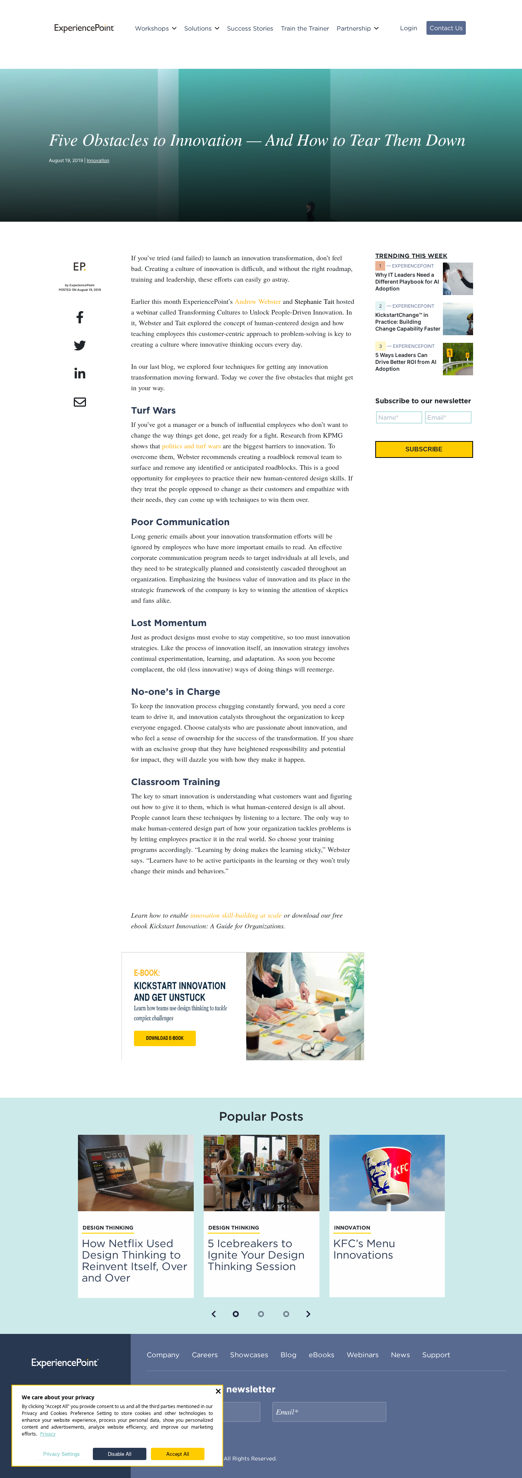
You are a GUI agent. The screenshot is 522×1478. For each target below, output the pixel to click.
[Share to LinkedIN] (80, 374)
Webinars (363, 1354)
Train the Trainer (305, 28)
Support (436, 1354)
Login (408, 28)
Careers (205, 1354)
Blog (288, 1354)
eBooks (321, 1354)
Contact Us (446, 28)
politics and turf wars (191, 445)
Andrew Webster (258, 301)
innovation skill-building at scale (236, 915)
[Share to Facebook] (80, 317)
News (400, 1354)
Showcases (249, 1354)
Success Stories (250, 28)
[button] (213, 1314)
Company (163, 1354)
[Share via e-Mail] (80, 402)
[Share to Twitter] (80, 345)
